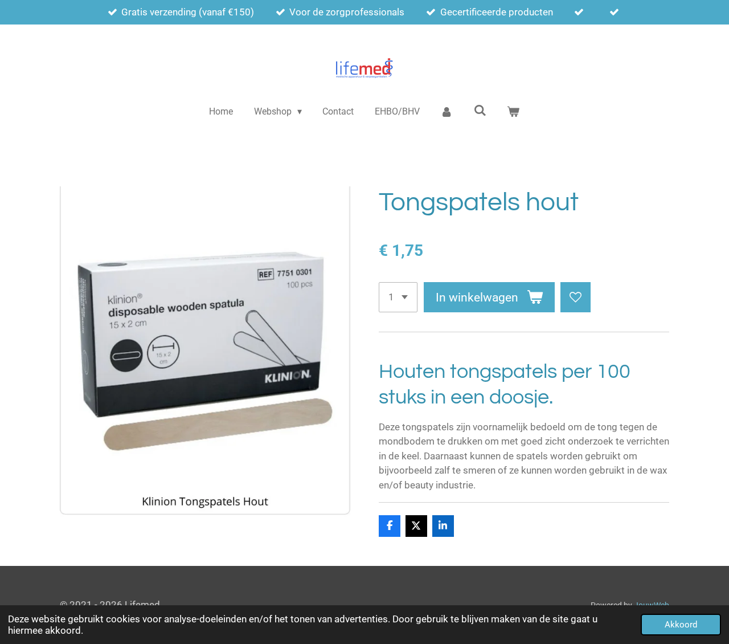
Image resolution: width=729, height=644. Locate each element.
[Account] (446, 112)
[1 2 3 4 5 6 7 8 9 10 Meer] (398, 297)
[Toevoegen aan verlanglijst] (575, 297)
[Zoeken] (480, 110)
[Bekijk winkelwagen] (513, 112)
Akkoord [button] (681, 624)
